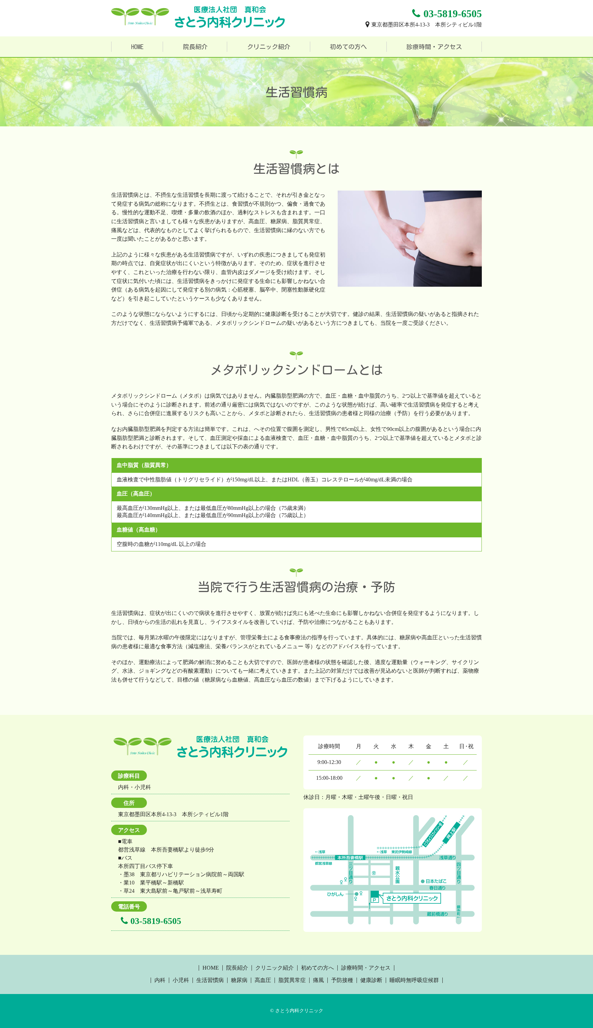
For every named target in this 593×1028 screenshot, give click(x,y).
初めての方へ (348, 47)
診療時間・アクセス (434, 47)
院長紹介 (195, 47)
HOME (137, 47)
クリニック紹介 (268, 47)
